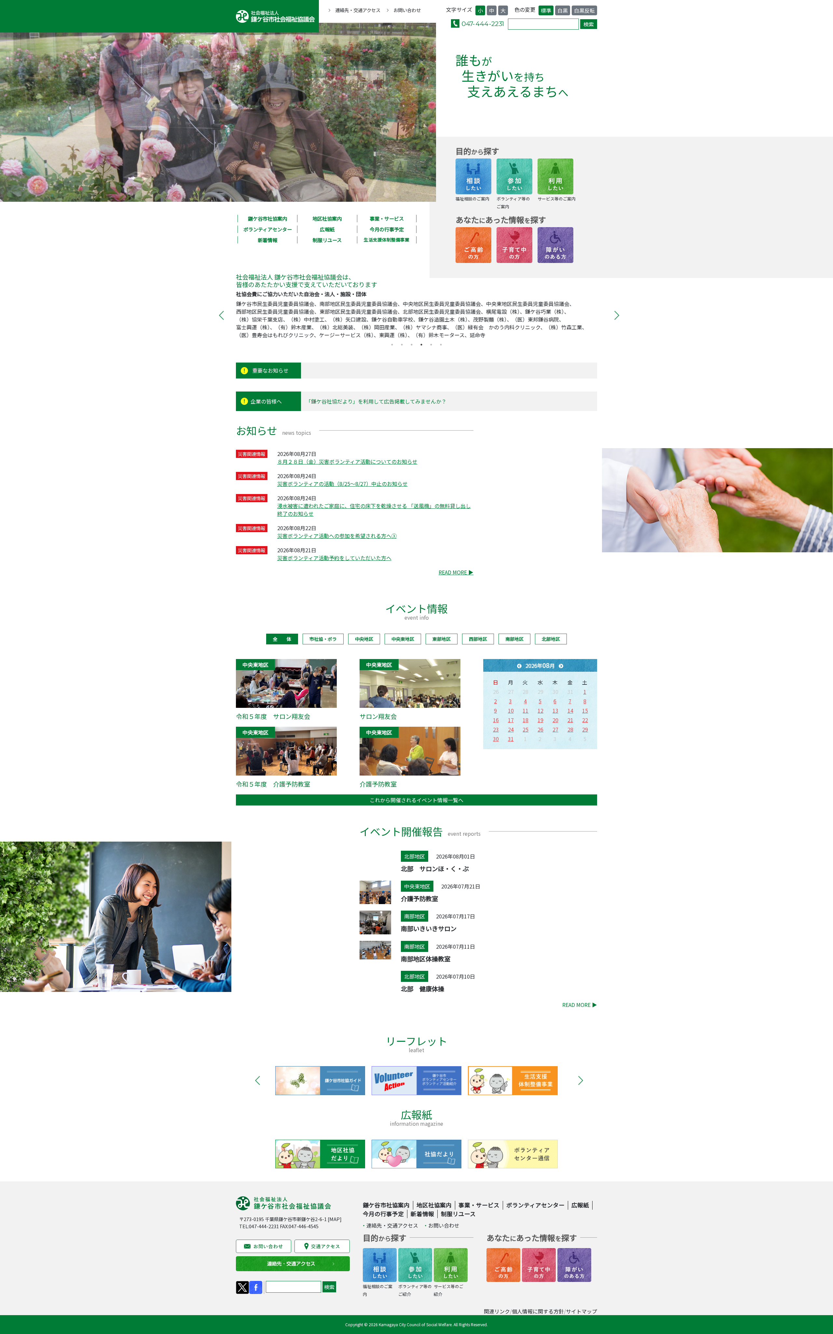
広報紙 (327, 229)
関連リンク (497, 1311)
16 (496, 720)
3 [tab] (411, 344)
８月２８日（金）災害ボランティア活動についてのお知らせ (347, 461)
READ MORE (456, 572)
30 (496, 739)
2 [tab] (402, 344)
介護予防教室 (378, 784)
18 (525, 720)
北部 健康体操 (422, 988)
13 (555, 710)
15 (585, 710)
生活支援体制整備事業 (386, 239)
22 (585, 720)
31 (511, 739)
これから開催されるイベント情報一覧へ (416, 800)
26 (540, 729)
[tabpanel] (416, 315)
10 (511, 710)
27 (555, 729)
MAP (334, 1219)
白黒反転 (584, 10)
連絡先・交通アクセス (357, 10)
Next (614, 315)
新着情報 (267, 239)
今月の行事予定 (387, 229)
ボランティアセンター (267, 229)
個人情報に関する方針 (538, 1311)
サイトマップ (581, 1311)
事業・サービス (387, 218)
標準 (546, 10)
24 (511, 729)
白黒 (562, 10)
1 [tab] (392, 344)
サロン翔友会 (378, 716)
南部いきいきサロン (429, 928)
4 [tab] (421, 344)
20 (555, 720)
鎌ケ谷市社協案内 (267, 218)
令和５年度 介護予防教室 (273, 784)
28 (570, 729)
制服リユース (327, 239)
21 (570, 720)
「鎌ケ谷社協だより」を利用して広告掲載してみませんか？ (376, 401)
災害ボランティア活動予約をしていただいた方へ (334, 558)
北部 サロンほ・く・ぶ (435, 868)
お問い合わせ (407, 10)
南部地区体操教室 (425, 958)
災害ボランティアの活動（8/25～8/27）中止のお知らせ (342, 484)
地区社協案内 (327, 218)
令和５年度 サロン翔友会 (273, 716)
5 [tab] (431, 344)
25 (525, 729)
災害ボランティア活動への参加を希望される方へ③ (337, 536)
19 (540, 720)
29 (585, 729)
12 (540, 710)
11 (525, 710)
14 (570, 710)
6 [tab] (441, 344)
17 (511, 720)
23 (496, 729)
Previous (218, 315)
